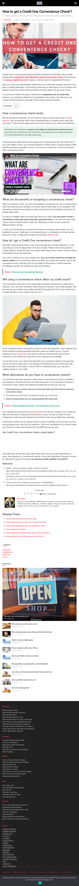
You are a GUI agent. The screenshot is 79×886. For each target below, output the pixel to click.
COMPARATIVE (7, 552)
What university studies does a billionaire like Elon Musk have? (32, 632)
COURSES (5, 839)
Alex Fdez (7, 20)
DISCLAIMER (67, 872)
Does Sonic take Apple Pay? (21, 688)
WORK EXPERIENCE (9, 866)
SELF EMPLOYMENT (9, 857)
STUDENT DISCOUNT (9, 859)
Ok (40, 883)
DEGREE (5, 843)
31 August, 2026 (9, 618)
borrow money (37, 411)
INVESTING (6, 555)
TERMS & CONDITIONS (19, 872)
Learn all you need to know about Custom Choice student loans (32, 672)
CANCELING (6, 550)
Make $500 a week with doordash (13, 745)
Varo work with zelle (8, 797)
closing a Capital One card (16, 80)
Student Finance (49, 20)
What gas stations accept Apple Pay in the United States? (30, 664)
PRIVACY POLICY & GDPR (38, 872)
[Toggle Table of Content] (15, 106)
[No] (76, 880)
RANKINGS (6, 850)
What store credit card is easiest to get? (16, 616)
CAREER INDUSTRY (9, 832)
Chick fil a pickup (7, 752)
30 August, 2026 (17, 650)
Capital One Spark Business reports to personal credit (38, 77)
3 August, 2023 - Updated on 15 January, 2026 (28, 20)
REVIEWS (5, 852)
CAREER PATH (7, 834)
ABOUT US (5, 872)
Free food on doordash (9, 742)
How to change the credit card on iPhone (25, 648)
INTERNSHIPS (7, 845)
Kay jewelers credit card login (11, 807)
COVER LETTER (7, 841)
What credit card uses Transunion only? (24, 624)
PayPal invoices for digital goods (22, 640)
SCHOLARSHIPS (8, 855)
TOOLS (4, 557)
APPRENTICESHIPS (9, 829)
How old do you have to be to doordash (15, 749)
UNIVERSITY (6, 864)
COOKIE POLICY (54, 872)
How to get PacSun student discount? (24, 680)
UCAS (4, 862)
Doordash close (7, 747)
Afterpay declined (8, 814)
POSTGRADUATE (8, 848)
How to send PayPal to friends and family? (25, 656)
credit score (22, 353)
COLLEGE (5, 836)
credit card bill (52, 234)
